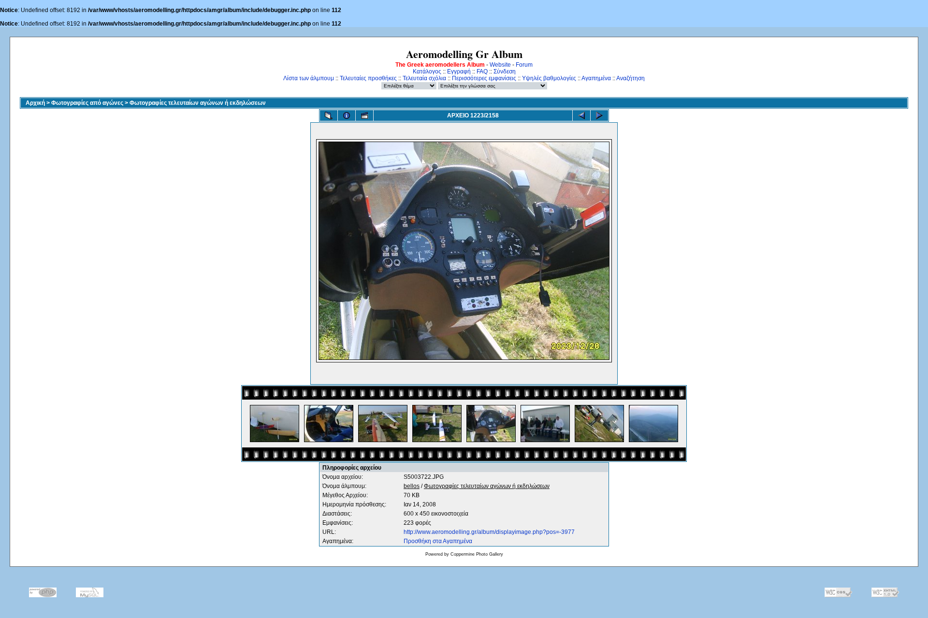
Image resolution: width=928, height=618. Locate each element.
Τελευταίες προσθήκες (368, 78)
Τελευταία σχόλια (424, 78)
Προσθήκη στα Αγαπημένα (438, 541)
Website (500, 64)
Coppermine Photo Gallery (476, 554)
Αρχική (35, 103)
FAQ (482, 71)
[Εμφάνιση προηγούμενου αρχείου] (581, 115)
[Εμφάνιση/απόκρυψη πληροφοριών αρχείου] (346, 115)
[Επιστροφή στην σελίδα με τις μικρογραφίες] (328, 115)
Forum (524, 64)
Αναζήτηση (630, 78)
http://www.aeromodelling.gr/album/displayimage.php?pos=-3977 (489, 532)
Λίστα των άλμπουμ (308, 78)
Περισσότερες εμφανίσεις (484, 78)
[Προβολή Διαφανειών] (364, 115)
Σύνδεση (504, 71)
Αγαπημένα (596, 78)
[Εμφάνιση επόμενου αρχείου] (599, 115)
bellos (412, 486)
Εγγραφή (459, 71)
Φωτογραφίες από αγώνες (87, 103)
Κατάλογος (427, 71)
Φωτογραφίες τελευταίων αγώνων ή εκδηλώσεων (198, 103)
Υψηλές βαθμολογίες (549, 78)
